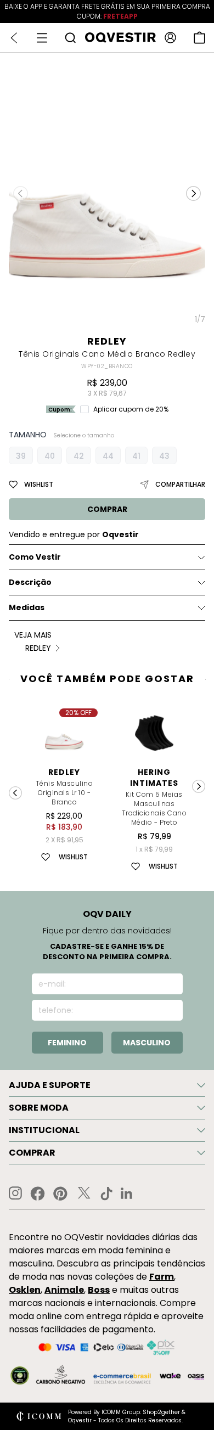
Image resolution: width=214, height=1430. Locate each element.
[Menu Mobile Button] (42, 37)
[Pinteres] (60, 1193)
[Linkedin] (127, 1193)
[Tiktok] (106, 1193)
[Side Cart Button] (199, 37)
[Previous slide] (15, 793)
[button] (193, 193)
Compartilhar (180, 484)
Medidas (26, 607)
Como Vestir (35, 556)
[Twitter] (84, 1193)
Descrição (30, 582)
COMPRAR (107, 509)
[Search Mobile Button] (70, 37)
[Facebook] (37, 1193)
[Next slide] (198, 786)
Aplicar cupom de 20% (130, 409)
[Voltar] (14, 37)
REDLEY (107, 341)
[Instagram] (15, 1193)
